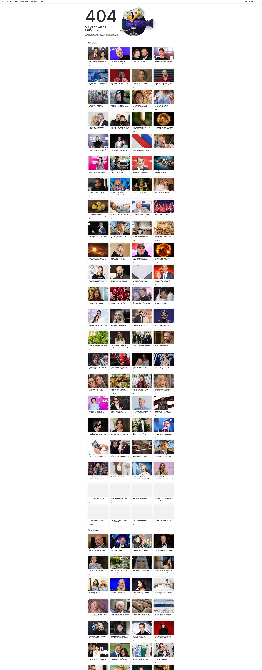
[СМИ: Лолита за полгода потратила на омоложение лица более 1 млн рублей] (98, 406)
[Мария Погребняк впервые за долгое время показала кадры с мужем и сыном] (120, 319)
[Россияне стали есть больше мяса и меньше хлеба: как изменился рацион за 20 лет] (98, 537)
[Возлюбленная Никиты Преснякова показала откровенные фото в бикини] (142, 559)
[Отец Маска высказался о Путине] (164, 144)
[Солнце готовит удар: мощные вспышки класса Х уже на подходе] (164, 253)
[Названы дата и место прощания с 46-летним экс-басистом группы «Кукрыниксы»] (98, 79)
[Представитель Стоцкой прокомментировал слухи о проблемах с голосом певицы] (120, 188)
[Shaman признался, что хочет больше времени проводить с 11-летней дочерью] (142, 210)
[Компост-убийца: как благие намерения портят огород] (142, 450)
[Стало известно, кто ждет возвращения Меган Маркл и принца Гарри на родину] (142, 603)
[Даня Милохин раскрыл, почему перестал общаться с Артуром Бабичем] (142, 428)
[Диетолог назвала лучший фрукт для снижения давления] (98, 341)
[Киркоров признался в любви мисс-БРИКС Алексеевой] (120, 516)
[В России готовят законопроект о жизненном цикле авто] (164, 537)
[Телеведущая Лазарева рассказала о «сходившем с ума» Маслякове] (142, 472)
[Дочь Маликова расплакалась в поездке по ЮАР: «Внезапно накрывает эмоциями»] (164, 603)
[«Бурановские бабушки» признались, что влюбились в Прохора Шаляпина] (164, 210)
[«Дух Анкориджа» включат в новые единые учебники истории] (120, 450)
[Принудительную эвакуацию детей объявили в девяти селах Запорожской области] (164, 559)
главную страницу (99, 37)
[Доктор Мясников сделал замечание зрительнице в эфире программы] (142, 297)
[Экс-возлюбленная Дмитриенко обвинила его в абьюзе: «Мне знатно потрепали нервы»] (164, 57)
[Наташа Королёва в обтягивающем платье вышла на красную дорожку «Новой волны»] (120, 428)
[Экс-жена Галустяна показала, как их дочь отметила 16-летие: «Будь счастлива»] (98, 603)
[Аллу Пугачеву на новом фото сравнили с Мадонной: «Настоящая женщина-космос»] (98, 494)
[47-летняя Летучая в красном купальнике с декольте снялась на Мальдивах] (164, 516)
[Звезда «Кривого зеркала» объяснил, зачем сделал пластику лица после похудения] (164, 341)
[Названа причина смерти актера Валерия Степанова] (120, 231)
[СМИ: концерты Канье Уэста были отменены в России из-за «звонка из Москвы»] (98, 188)
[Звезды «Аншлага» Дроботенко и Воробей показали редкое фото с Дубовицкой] (98, 231)
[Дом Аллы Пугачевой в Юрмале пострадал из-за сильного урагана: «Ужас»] (164, 384)
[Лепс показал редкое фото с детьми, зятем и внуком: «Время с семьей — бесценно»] (120, 406)
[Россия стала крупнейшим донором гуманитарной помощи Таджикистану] (142, 144)
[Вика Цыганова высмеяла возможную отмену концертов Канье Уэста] (142, 516)
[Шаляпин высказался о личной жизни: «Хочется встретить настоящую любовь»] (142, 100)
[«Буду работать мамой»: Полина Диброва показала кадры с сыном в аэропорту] (98, 297)
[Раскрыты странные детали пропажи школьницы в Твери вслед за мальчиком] (98, 100)
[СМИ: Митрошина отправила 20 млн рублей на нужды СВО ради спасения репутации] (120, 341)
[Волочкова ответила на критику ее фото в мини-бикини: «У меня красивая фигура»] (164, 79)
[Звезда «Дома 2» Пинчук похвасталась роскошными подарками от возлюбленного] (142, 625)
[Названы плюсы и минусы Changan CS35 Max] (120, 603)
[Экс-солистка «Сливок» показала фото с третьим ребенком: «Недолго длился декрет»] (98, 472)
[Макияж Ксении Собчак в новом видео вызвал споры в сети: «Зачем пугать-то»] (142, 166)
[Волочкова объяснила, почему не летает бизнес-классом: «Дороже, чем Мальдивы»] (142, 406)
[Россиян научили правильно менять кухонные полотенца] (142, 231)
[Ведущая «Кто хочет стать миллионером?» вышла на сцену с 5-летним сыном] (164, 363)
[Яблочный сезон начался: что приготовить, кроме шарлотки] (164, 231)
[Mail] (2, 1)
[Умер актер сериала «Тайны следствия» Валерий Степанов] (164, 450)
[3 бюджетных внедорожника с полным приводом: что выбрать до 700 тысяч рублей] (120, 647)
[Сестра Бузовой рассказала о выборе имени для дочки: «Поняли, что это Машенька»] (98, 384)
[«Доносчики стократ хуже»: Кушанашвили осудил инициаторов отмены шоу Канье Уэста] (164, 297)
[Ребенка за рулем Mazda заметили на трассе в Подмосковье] (120, 166)
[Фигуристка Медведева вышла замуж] (98, 57)
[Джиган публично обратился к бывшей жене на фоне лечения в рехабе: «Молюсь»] (120, 275)
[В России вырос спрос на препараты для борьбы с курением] (164, 100)
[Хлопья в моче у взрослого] (120, 472)
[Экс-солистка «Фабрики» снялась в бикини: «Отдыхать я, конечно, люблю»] (164, 472)
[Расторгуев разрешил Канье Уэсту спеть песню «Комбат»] (120, 559)
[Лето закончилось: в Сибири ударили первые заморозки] (120, 494)
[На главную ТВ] (4, 1)
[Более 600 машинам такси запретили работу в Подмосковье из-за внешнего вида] (164, 166)
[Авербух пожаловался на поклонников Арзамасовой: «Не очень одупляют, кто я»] (142, 57)
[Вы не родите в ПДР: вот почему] (120, 210)
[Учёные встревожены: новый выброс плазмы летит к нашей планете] (142, 494)
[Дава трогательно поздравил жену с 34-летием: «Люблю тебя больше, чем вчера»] (98, 319)
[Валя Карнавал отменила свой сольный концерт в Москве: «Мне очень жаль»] (164, 581)
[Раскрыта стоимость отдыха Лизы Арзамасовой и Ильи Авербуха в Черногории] (142, 319)
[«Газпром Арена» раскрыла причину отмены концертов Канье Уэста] (120, 625)
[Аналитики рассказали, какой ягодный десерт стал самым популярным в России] (120, 297)
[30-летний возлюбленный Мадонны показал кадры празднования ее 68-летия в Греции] (142, 363)
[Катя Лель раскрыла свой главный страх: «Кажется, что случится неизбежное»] (120, 537)
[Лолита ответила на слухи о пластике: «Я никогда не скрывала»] (98, 581)
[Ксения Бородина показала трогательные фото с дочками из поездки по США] (142, 581)
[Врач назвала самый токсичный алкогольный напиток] (142, 122)
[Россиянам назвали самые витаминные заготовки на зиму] (98, 210)
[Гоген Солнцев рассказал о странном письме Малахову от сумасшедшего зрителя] (142, 188)
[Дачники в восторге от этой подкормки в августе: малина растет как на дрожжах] (98, 647)
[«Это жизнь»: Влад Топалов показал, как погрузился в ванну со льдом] (164, 428)
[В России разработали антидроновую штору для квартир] (142, 275)
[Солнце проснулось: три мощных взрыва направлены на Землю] (164, 122)
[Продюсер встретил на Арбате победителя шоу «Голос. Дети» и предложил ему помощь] (120, 79)
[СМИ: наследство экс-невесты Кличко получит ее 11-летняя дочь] (164, 275)
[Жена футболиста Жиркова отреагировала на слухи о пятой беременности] (164, 188)
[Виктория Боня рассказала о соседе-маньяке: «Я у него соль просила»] (98, 428)
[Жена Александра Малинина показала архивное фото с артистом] (98, 122)
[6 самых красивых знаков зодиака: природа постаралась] (98, 516)
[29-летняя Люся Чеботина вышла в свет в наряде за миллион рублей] (164, 494)
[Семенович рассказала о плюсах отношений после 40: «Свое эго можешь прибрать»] (98, 275)
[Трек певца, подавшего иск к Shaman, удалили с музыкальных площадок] (120, 57)
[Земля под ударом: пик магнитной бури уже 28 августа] (98, 253)
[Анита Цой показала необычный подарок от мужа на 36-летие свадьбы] (164, 625)
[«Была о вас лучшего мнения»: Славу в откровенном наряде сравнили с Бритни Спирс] (98, 166)
